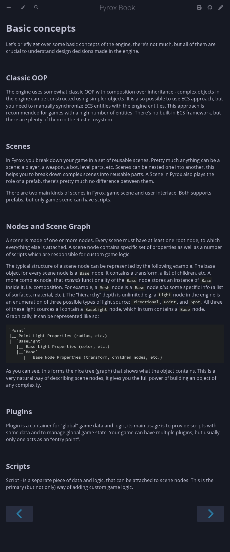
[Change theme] (22, 7)
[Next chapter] (210, 514)
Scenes (18, 146)
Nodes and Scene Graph (48, 226)
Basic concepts (41, 28)
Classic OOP (27, 77)
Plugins (19, 411)
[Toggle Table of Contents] (8, 7)
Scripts (18, 466)
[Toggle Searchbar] (36, 7)
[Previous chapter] (19, 514)
